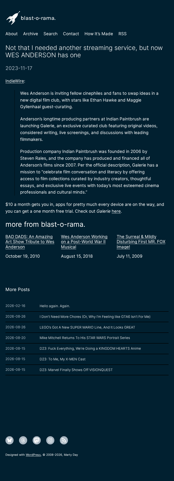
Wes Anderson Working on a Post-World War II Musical (84, 241)
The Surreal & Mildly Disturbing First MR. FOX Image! (141, 241)
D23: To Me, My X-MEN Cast (62, 359)
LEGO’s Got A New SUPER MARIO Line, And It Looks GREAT (87, 327)
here (116, 211)
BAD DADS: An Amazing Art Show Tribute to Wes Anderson (29, 241)
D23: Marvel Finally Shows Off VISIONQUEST (76, 370)
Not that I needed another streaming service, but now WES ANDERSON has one (84, 51)
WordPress (33, 454)
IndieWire (14, 80)
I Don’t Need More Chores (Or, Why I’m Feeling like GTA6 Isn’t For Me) (95, 317)
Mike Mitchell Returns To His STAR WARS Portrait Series (85, 338)
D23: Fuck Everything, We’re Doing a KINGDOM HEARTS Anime (90, 348)
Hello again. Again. (55, 306)
